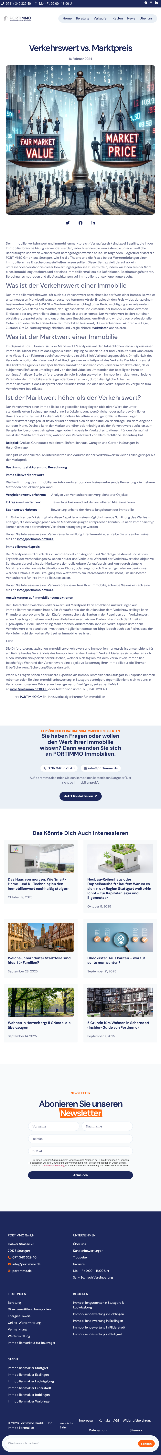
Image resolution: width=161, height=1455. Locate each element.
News (131, 18)
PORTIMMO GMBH (33, 697)
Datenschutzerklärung (52, 1165)
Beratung (82, 18)
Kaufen (118, 18)
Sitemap (136, 1430)
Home (67, 18)
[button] (67, 223)
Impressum (87, 1420)
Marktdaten (99, 328)
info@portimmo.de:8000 (35, 539)
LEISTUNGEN (17, 1294)
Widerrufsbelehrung (137, 1420)
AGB (116, 1420)
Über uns (146, 18)
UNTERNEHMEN (84, 1235)
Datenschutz (98, 1430)
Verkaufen (101, 18)
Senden (146, 1444)
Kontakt (104, 1420)
